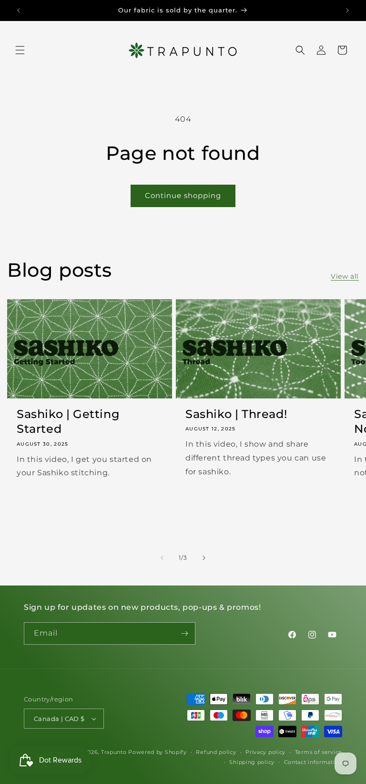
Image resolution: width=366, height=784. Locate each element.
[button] (20, 50)
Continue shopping (183, 195)
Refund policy (216, 752)
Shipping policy (251, 762)
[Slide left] (162, 557)
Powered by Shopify (157, 752)
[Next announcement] (347, 10)
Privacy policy (265, 752)
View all (345, 276)
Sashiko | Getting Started (68, 421)
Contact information (313, 762)
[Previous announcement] (18, 10)
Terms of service (318, 752)
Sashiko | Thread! (236, 414)
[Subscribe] (184, 633)
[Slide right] (203, 557)
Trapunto (114, 752)
